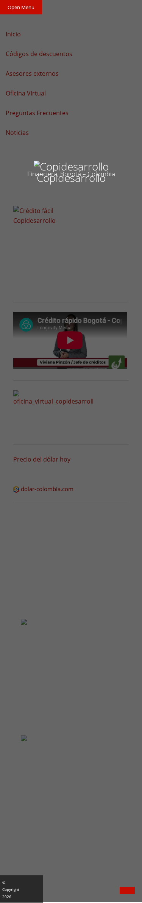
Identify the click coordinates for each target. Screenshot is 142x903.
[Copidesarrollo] (71, 165)
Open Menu (21, 7)
